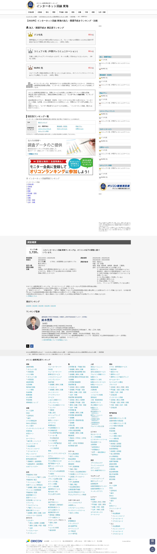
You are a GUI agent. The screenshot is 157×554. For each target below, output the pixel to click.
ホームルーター (114, 379)
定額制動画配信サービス (56, 458)
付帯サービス (79, 129)
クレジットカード (32, 443)
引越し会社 (52, 412)
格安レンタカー (53, 420)
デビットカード (31, 454)
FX (27, 436)
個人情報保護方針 (68, 541)
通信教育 (71, 435)
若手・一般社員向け (99, 452)
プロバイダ (113, 384)
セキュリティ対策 (43, 131)
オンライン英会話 (74, 461)
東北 (29, 189)
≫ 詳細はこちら (31, 296)
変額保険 (112, 477)
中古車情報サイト (54, 428)
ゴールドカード (33, 451)
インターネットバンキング (35, 428)
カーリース (52, 423)
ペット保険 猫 (114, 438)
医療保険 (29, 395)
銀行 (29, 418)
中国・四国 (31, 200)
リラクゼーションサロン (76, 508)
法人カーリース (96, 434)
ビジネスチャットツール (99, 439)
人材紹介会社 (95, 419)
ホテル (50, 525)
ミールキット (52, 387)
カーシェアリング (54, 415)
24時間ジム (72, 505)
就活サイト (94, 369)
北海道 (30, 186)
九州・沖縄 (31, 202)
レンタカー (52, 418)
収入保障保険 (115, 454)
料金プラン (79, 126)
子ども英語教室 (73, 454)
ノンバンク (37, 441)
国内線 (52, 515)
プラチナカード (118, 521)
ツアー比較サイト (54, 517)
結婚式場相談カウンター (99, 486)
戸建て (39, 477)
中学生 (78, 438)
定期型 (119, 443)
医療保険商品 (113, 441)
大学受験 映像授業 (74, 382)
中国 (127, 390)
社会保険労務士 (81, 472)
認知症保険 (113, 464)
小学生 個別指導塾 (74, 430)
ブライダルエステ (97, 463)
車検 (49, 451)
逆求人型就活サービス (98, 372)
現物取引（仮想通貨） (35, 461)
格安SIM (113, 369)
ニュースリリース (56, 541)
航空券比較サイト (54, 507)
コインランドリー (54, 379)
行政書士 (73, 474)
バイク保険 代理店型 (116, 426)
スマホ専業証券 (31, 421)
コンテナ (53, 407)
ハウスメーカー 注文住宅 (34, 515)
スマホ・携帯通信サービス (118, 367)
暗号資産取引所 (31, 459)
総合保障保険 (113, 472)
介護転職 (94, 390)
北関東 (36, 523)
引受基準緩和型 (116, 446)
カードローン (30, 438)
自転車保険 (30, 382)
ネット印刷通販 (96, 437)
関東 (29, 191)
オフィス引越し (53, 481)
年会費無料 (31, 446)
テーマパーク (95, 514)
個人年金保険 (113, 474)
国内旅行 (53, 505)
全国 (102, 509)
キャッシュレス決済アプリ (35, 456)
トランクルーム (53, 402)
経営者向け (96, 447)
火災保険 (29, 384)
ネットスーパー (53, 392)
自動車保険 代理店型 (116, 421)
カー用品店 (72, 531)
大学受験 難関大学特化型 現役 (78, 377)
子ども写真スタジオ (55, 461)
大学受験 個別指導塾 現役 (77, 372)
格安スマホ (114, 372)
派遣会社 (94, 397)
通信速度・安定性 (62, 126)
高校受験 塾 (72, 384)
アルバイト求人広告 (97, 426)
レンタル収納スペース (57, 405)
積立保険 (112, 479)
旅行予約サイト (53, 502)
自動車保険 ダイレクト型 (117, 418)
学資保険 (29, 400)
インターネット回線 (116, 397)
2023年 (41, 306)
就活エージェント (97, 367)
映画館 (93, 499)
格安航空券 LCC (53, 512)
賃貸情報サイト (31, 495)
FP (71, 466)
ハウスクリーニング (55, 377)
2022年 (47, 306)
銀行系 (30, 441)
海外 (55, 522)
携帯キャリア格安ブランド (120, 377)
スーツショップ (73, 528)
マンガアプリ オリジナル (56, 476)
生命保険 (29, 392)
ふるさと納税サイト (55, 400)
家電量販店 (72, 521)
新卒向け (95, 455)
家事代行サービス (54, 374)
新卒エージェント (97, 415)
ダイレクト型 (32, 369)
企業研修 (94, 444)
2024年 (34, 306)
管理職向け (96, 449)
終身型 (113, 443)
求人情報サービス (97, 405)
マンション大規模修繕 (33, 490)
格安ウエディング (97, 481)
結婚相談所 (94, 484)
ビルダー (31, 520)
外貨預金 (29, 431)
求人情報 (99, 541)
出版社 (52, 474)
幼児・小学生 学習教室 (76, 443)
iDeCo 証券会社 (31, 423)
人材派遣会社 (95, 423)
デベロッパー (32, 533)
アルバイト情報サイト (98, 374)
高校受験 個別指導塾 (75, 397)
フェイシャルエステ (97, 465)
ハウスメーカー (33, 530)
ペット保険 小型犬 (115, 436)
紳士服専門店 (72, 526)
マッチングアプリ (97, 491)
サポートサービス (62, 129)
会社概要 (46, 541)
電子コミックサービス (55, 466)
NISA (28, 413)
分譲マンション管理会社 (34, 485)
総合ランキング (42, 122)
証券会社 (31, 415)
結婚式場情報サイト (97, 489)
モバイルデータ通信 (116, 382)
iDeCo (111, 496)
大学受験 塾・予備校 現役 (77, 367)
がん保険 (29, 397)
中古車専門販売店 (56, 433)
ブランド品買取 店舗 (55, 479)
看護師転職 (94, 387)
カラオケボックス (97, 512)
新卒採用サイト (96, 412)
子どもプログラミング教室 (77, 494)
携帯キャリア (115, 374)
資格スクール (72, 479)
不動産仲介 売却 (31, 475)
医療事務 (76, 466)
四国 (112, 392)
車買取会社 (52, 425)
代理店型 (31, 372)
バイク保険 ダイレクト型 (117, 423)
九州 (44, 487)
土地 (44, 477)
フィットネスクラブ (75, 502)
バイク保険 (30, 374)
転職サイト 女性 (96, 379)
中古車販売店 (52, 430)
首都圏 (30, 487)
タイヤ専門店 (72, 534)
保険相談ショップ (32, 402)
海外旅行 (60, 505)
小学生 (84, 438)
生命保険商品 (113, 449)
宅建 (71, 469)
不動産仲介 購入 (31, 480)
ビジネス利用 (54, 528)
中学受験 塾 (72, 410)
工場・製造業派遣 (97, 400)
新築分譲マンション (33, 510)
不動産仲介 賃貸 (31, 492)
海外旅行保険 (30, 387)
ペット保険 (30, 390)
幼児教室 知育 (73, 446)
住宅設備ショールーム (33, 500)
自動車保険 (30, 367)
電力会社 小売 (53, 491)
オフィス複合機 (53, 486)
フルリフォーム (33, 505)
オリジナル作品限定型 (57, 471)
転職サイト (94, 377)
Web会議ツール (96, 442)
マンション (31, 477)
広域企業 (31, 184)
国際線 (58, 515)
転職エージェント (97, 384)
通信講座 (71, 464)
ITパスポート (80, 477)
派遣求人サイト (96, 402)
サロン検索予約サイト (98, 470)
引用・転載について (89, 541)
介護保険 (112, 469)
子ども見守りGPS (54, 494)
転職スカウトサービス (98, 382)
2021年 (53, 306)
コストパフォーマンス (44, 129)
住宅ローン (30, 433)
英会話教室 (72, 459)
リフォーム (30, 502)
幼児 (71, 456)
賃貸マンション (31, 497)
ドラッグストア (73, 523)
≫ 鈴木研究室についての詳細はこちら (54, 340)
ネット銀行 (30, 426)
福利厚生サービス (54, 489)
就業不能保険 (113, 461)
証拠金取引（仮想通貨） (36, 464)
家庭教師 (71, 440)
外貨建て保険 (113, 466)
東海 (29, 195)
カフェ (50, 456)
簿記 (75, 469)
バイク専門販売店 (56, 443)
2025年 (28, 306)
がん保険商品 (113, 456)
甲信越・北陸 (32, 193)
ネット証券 (30, 410)
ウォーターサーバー (55, 367)
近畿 (29, 198)
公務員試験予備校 (74, 489)
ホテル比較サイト (54, 510)
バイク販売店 (52, 440)
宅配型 (52, 410)
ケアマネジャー (82, 474)
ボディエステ (95, 468)
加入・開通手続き (106, 57)
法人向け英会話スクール (76, 492)
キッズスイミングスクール (76, 510)
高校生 (72, 438)
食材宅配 (51, 382)
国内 (51, 522)
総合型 (52, 469)
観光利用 (53, 530)
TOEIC (72, 472)
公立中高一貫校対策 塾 (76, 420)
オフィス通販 (52, 484)
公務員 (72, 477)
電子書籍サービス (54, 463)
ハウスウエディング (97, 478)
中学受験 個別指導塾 (75, 415)
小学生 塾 (71, 425)
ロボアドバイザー (32, 466)
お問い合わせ (78, 541)
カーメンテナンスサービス (57, 453)
